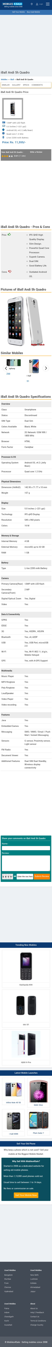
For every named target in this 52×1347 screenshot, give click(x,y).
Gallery (16, 85)
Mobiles (4, 79)
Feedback (40, 1312)
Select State (32, 4)
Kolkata (33, 1283)
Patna (6, 1308)
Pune (6, 1283)
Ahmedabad (35, 1287)
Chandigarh (9, 1316)
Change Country (36, 1325)
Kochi (6, 1321)
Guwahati (8, 1325)
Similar (6, 85)
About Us (34, 1308)
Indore (6, 1312)
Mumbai (7, 1279)
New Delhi (34, 1275)
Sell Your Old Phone (26, 1143)
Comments (37, 85)
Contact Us (34, 1316)
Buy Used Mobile (33, 12)
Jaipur (32, 1291)
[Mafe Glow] (38, 1078)
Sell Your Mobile (18, 12)
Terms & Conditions (38, 1321)
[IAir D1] (26, 990)
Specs (26, 85)
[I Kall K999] (13, 1109)
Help (32, 1312)
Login (41, 4)
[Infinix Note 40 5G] (13, 1078)
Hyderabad (8, 1291)
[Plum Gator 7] (38, 1109)
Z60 (8, 373)
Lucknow (34, 1279)
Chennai (7, 1287)
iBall (12, 79)
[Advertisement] (26, 42)
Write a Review (36, 152)
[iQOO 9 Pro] (26, 1030)
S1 (28, 381)
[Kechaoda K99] (26, 950)
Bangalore (8, 1275)
